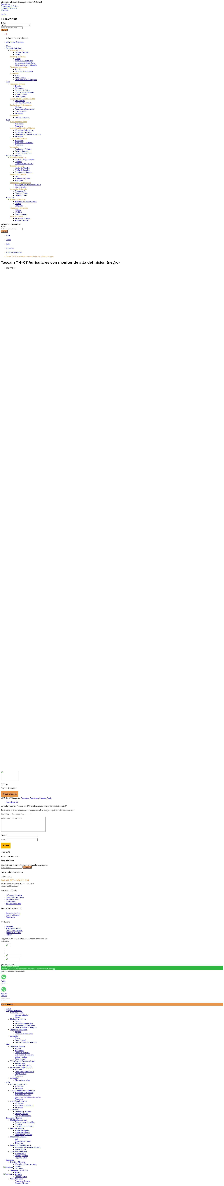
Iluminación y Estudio (14, 1118)
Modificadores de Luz (18, 1120)
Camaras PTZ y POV (23, 103)
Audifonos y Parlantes (23, 149)
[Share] (4, 998)
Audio (49, 798)
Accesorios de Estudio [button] (18, 189)
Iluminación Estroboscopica (20, 1145)
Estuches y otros (21, 214)
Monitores (18, 107)
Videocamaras (20, 101)
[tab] (114, 802)
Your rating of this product (10, 814)
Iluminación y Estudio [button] (14, 155)
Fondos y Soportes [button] (17, 166)
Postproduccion (20, 111)
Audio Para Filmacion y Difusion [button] (22, 128)
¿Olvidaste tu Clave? (13, 933)
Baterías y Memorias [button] (17, 199)
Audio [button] (8, 120)
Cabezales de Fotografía (24, 71)
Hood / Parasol (20, 78)
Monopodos (19, 88)
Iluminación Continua (18, 1137)
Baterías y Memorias (17, 1162)
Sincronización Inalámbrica (25, 63)
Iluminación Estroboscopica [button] (20, 183)
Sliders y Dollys (21, 94)
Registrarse (20, 42)
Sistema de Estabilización (24, 92)
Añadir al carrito (10, 794)
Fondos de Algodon (22, 168)
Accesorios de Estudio (18, 1151)
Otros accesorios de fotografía (26, 65)
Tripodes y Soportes (17, 1046)
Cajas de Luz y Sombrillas (24, 160)
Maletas (18, 210)
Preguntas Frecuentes (9, 8)
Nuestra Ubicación (12, 915)
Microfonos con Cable (23, 132)
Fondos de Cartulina (22, 170)
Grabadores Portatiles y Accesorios (28, 134)
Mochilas (18, 212)
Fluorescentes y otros (22, 178)
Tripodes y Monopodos (18, 1030)
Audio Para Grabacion (18, 1101)
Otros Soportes (20, 96)
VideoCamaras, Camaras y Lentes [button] (22, 99)
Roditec (4, 14)
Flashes (17, 59)
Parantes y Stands (21, 193)
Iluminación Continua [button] (18, 174)
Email (4, 839)
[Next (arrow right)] (4, 1000)
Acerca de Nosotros (13, 913)
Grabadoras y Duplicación (24, 109)
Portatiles (18, 162)
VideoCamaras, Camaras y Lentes (22, 1061)
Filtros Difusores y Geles (24, 164)
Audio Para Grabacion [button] (18, 139)
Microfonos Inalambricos (24, 130)
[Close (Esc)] (2, 998)
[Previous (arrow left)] (2, 1000)
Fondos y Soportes (17, 1128)
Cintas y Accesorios (22, 118)
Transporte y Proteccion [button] (19, 208)
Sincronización (20, 191)
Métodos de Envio (12, 899)
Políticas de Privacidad (14, 895)
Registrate (9, 926)
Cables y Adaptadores (23, 153)
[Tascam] (9, 780)
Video (8, 1044)
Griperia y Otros (21, 195)
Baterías (18, 204)
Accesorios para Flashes (24, 61)
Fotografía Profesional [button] (14, 48)
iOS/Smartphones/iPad (18, 1084)
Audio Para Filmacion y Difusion (22, 1091)
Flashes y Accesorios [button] (18, 57)
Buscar (4, 30)
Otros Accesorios (16, 1179)
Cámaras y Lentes (16, 1013)
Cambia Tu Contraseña (14, 931)
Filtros (17, 75)
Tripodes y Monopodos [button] (18, 67)
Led (16, 176)
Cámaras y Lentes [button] (16, 50)
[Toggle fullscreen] (6, 998)
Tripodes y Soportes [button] (17, 84)
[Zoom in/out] (9, 998)
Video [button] (8, 82)
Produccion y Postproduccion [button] (21, 105)
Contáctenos (5, 4)
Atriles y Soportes (21, 151)
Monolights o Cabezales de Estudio (28, 185)
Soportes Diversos (21, 220)
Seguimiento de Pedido (9, 6)
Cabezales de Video (22, 90)
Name (4, 835)
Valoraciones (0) (12, 802)
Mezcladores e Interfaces (24, 143)
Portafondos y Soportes (23, 172)
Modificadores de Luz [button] (18, 157)
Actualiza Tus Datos (13, 928)
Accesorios (19, 113)
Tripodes (18, 69)
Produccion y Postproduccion (21, 1067)
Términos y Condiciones (15, 897)
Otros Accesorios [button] (16, 216)
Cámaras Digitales (21, 52)
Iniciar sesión (10, 42)
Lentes (17, 54)
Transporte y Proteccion (19, 1170)
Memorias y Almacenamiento (26, 202)
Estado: (3, 788)
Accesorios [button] (14, 73)
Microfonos (19, 124)
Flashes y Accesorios (18, 1019)
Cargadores (19, 206)
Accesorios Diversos (22, 218)
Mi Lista (9, 935)
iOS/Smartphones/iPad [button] (18, 122)
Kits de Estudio (20, 187)
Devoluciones (11, 902)
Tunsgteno (19, 181)
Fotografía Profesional (14, 1011)
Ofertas (8, 46)
